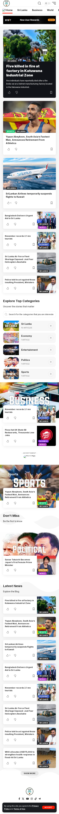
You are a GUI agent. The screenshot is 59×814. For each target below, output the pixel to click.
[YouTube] (27, 799)
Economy (43, 245)
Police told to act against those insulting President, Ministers (20, 281)
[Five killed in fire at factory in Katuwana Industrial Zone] (29, 45)
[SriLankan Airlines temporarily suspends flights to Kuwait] (29, 174)
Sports (10, 131)
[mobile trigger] (53, 3)
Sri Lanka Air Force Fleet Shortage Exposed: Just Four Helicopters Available (19, 259)
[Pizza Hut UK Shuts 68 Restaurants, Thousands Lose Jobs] (46, 436)
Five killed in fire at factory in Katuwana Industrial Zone (24, 70)
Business (43, 441)
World (42, 227)
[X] (23, 799)
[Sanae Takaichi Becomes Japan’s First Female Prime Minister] (46, 565)
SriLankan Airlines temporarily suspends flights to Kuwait (19, 647)
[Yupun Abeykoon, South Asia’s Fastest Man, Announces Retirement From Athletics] (29, 117)
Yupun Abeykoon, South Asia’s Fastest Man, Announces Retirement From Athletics (28, 139)
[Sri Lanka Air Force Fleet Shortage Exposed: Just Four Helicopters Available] (46, 263)
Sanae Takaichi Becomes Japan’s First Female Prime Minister (18, 562)
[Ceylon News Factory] (6, 3)
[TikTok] (35, 799)
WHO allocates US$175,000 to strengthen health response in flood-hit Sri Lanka (20, 755)
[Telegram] (39, 799)
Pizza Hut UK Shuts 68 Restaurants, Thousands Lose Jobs (19, 433)
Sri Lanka (12, 61)
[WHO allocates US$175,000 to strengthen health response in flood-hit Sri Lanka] (46, 758)
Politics (25, 360)
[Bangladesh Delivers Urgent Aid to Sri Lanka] (46, 220)
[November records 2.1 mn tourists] (46, 240)
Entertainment (29, 349)
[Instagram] (32, 799)
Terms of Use (19, 809)
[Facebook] (19, 799)
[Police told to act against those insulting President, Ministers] (46, 284)
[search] (39, 3)
